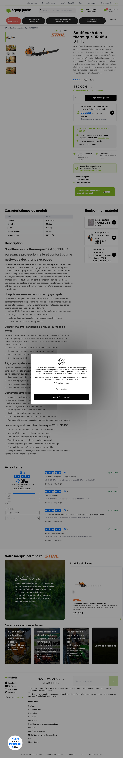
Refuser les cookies (61, 383)
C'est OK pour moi (61, 397)
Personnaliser (61, 389)
